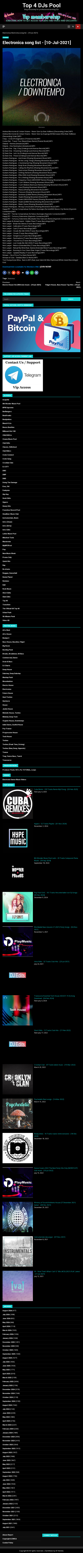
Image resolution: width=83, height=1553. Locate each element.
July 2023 (6, 1456)
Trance (5, 752)
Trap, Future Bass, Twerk (12, 756)
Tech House (7, 736)
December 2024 (9, 1389)
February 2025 (8, 1382)
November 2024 (9, 1393)
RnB (4, 585)
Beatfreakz (7, 415)
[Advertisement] (41, 17)
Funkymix (6, 490)
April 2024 (6, 1421)
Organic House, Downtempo (13, 721)
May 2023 (6, 1464)
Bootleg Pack (8, 650)
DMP (4, 475)
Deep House (7, 669)
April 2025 (6, 1374)
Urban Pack (7, 612)
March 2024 (7, 1425)
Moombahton (8, 681)
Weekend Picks (78, 26)
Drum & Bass (7, 662)
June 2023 (6, 1460)
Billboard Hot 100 (9, 431)
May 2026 (6, 1322)
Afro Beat (6, 630)
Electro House (8, 685)
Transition (6, 605)
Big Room (6, 646)
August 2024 (7, 1405)
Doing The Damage (10, 482)
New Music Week (9, 553)
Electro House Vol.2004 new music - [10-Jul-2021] (22, 283)
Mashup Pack (8, 677)
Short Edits (7, 593)
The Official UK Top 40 (11, 609)
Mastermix (7, 542)
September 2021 (9, 1519)
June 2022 (6, 1484)
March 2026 (7, 1330)
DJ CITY (6, 467)
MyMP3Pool (7, 546)
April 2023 (6, 1468)
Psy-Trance (7, 729)
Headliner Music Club (11, 514)
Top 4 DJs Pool (41, 5)
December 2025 (9, 1342)
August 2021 (7, 1523)
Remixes (6, 581)
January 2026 (8, 1338)
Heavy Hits (7, 506)
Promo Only (7, 557)
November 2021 (9, 1512)
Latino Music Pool (9, 534)
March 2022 (7, 1496)
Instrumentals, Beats (10, 518)
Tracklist (5, 37)
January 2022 (8, 1504)
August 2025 (7, 1358)
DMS (4, 479)
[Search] (73, 26)
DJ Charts (6, 666)
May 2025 (6, 1370)
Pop (4, 549)
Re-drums (6, 569)
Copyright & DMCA (10, 1539)
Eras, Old (6, 486)
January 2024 (8, 1433)
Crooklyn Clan (8, 463)
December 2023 (9, 1437)
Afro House (7, 634)
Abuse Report (8, 1535)
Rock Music (7, 589)
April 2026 (6, 1326)
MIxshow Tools (8, 538)
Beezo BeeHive (8, 427)
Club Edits (6, 443)
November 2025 (9, 1346)
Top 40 (5, 601)
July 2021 (6, 1527)
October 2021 (8, 1516)
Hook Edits (7, 498)
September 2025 (9, 1354)
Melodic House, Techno (12, 713)
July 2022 (6, 1480)
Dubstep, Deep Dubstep (12, 673)
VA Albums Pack (9, 616)
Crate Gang (7, 459)
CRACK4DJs (7, 435)
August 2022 (7, 1476)
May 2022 (6, 1488)
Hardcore (6, 701)
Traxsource (7, 760)
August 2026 (7, 1311)
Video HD (6, 620)
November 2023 (9, 1441)
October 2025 (8, 1350)
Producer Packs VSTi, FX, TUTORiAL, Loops (19, 770)
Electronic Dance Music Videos (14, 780)
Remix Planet (8, 577)
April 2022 (6, 1492)
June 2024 (6, 1413)
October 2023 (8, 1445)
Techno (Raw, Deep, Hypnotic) (14, 748)
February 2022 (8, 1500)
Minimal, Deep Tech (10, 717)
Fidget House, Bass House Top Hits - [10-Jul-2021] (62, 284)
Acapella (6, 400)
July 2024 (6, 1409)
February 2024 (8, 1429)
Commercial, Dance (10, 658)
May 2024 (6, 1417)
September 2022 (9, 1472)
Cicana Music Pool (10, 439)
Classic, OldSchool (10, 447)
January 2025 (8, 1385)
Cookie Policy (8, 1543)
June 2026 (6, 1318)
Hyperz (5, 502)
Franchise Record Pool (11, 510)
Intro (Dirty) (7, 526)
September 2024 (9, 1401)
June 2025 (6, 1366)
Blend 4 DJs (7, 423)
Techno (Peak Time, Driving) (13, 744)
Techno (5, 740)
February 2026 (8, 1334)
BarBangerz (7, 412)
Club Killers (7, 451)
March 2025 (7, 1378)
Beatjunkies (7, 419)
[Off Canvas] (4, 26)
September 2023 (9, 1449)
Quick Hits (6, 561)
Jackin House (8, 709)
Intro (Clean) (7, 522)
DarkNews (49, 1551)
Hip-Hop (6, 494)
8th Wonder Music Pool (11, 404)
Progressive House (10, 733)
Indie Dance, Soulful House (13, 725)
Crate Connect (8, 455)
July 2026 (6, 1315)
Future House (8, 693)
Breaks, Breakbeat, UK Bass (13, 654)
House (5, 705)
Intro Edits (6, 530)
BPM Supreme (8, 408)
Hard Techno (7, 697)
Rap (4, 565)
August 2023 (7, 1452)
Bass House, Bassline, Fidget (14, 642)
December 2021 (9, 1508)
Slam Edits (6, 597)
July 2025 (6, 1362)
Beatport (6, 638)
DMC (4, 471)
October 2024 (8, 1397)
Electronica (7, 33)
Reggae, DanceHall (10, 573)
